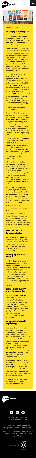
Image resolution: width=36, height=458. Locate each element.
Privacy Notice (8, 431)
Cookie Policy (20, 431)
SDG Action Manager (14, 265)
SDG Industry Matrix (17, 296)
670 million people (20, 94)
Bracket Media (27, 428)
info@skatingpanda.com (18, 419)
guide (24, 240)
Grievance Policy (21, 433)
